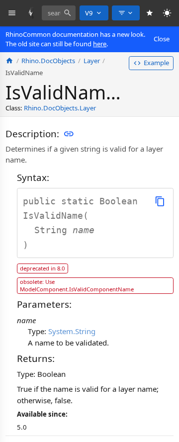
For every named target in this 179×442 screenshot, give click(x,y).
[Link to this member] (68, 133)
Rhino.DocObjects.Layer (60, 107)
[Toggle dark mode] (167, 13)
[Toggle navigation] (12, 13)
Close (162, 38)
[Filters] (126, 12)
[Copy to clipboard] (160, 201)
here (99, 43)
